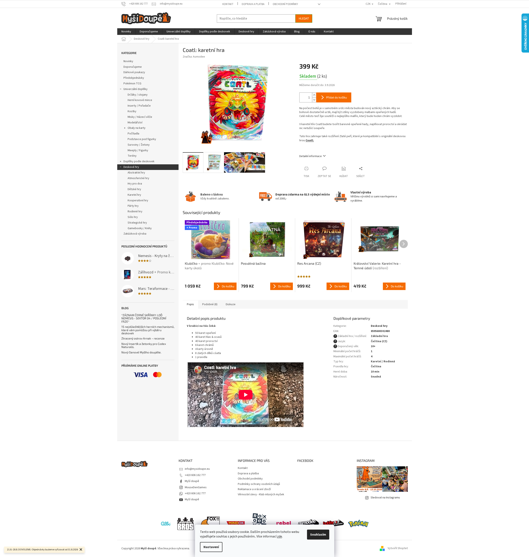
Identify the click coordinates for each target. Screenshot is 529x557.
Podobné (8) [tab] (209, 304)
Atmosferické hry (138, 178)
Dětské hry (134, 189)
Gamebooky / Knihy (140, 228)
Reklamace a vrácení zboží (254, 489)
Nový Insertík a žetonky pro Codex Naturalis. (143, 345)
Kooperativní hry (138, 200)
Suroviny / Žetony (139, 145)
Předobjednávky (133, 78)
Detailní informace (310, 156)
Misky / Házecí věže (140, 117)
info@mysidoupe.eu (197, 469)
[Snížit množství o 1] (314, 99)
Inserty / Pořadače (139, 106)
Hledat (304, 18)
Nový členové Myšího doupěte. (141, 352)
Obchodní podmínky (285, 4)
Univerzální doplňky (135, 89)
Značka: (194, 57)
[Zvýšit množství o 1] (314, 95)
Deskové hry (131, 167)
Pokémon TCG (132, 83)
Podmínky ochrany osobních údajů (259, 484)
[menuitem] (126, 31)
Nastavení (211, 547)
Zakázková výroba (134, 234)
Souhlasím (318, 534)
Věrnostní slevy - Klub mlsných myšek (261, 494)
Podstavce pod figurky (142, 139)
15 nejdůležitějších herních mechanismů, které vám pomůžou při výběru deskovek (147, 330)
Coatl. (310, 140)
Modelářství (135, 122)
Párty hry (133, 206)
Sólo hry (133, 217)
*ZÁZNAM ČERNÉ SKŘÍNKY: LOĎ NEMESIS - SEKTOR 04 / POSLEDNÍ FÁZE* (143, 318)
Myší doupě (192, 481)
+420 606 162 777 (195, 475)
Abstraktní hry (136, 173)
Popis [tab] (190, 304)
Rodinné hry (135, 211)
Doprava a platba (253, 4)
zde (279, 536)
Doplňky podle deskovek (138, 161)
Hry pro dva (135, 184)
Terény (132, 156)
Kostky (132, 111)
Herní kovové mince (140, 100)
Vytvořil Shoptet (398, 548)
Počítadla (133, 134)
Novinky (128, 61)
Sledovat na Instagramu (385, 498)
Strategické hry (137, 223)
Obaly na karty (137, 128)
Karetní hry (134, 195)
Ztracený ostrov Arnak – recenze (143, 338)
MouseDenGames (196, 487)
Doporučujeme (132, 67)
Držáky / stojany (138, 95)
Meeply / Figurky (138, 150)
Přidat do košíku (336, 97)
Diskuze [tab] (231, 304)
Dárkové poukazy (134, 72)
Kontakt (227, 4)
